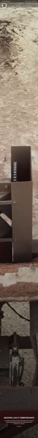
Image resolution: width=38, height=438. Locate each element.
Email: (6, 1)
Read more (19, 426)
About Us (24, 6)
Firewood (13, 6)
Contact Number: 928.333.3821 (30, 1)
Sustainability (18, 6)
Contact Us (30, 6)
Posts (9, 6)
